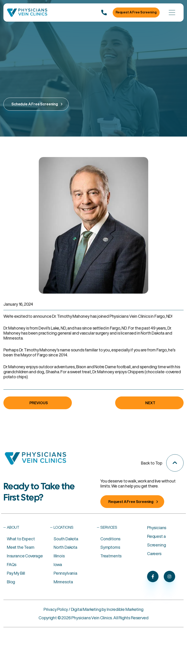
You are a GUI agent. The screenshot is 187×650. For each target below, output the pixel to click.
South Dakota (66, 539)
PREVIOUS (38, 403)
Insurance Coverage (25, 556)
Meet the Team (20, 547)
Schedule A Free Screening (34, 104)
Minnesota (63, 582)
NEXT (150, 403)
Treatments (111, 556)
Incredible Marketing (125, 609)
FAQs (11, 564)
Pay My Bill (16, 573)
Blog (11, 582)
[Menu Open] (172, 12)
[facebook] (152, 576)
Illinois (59, 556)
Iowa (58, 564)
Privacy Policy (56, 609)
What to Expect (21, 539)
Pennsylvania (65, 573)
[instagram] (169, 576)
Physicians (156, 528)
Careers (154, 553)
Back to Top (151, 463)
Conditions (110, 539)
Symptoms (110, 547)
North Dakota (65, 547)
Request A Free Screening (136, 12)
